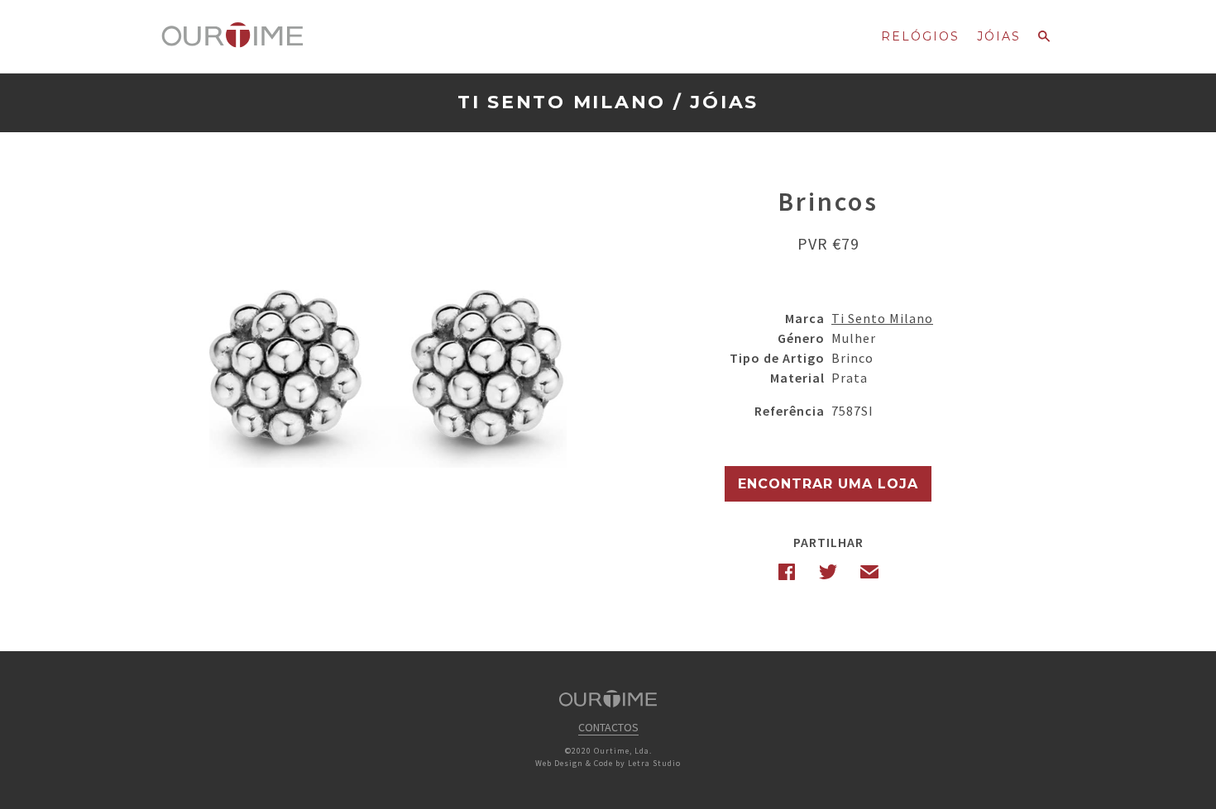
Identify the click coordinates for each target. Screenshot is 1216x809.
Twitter (828, 572)
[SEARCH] (1044, 41)
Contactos (608, 727)
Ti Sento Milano (561, 102)
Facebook (787, 572)
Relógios (920, 36)
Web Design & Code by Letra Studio (608, 763)
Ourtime (232, 35)
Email (869, 572)
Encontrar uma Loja (828, 484)
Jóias (999, 36)
